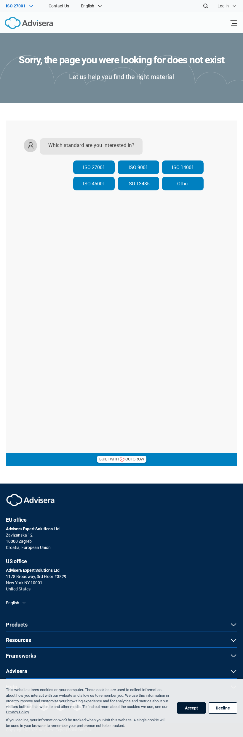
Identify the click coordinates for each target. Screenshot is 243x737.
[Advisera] (22, 24)
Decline (223, 708)
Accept (191, 708)
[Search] (205, 5)
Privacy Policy (17, 712)
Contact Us (59, 6)
